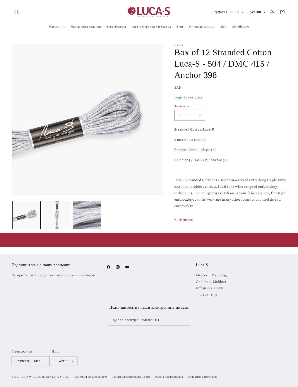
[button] (17, 12)
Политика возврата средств (90, 376)
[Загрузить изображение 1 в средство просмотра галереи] (27, 215)
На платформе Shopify (55, 376)
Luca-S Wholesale (31, 376)
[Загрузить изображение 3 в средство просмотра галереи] (87, 215)
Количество (182, 106)
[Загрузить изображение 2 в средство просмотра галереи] (57, 215)
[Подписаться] (185, 320)
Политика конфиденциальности (131, 376)
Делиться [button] (186, 220)
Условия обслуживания (168, 376)
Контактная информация (202, 376)
